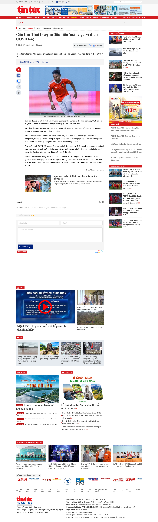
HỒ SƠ (82, 17)
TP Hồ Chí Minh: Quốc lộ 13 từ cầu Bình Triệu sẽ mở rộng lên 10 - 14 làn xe (70, 360)
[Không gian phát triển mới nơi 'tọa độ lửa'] (37, 389)
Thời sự (22, 17)
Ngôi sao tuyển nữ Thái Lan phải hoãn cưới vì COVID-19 (75, 177)
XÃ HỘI (43, 17)
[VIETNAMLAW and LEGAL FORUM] (40, 480)
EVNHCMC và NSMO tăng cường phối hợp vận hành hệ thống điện (127, 465)
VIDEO (144, 17)
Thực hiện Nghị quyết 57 (131, 17)
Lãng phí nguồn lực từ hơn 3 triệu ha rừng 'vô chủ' (90, 329)
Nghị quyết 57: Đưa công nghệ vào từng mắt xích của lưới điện (89, 308)
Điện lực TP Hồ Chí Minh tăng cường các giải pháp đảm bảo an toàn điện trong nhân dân (95, 466)
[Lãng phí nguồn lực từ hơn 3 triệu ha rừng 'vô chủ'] (90, 317)
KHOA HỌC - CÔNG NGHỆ (101, 17)
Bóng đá (30, 28)
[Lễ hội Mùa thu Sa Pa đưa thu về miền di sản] (82, 389)
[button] (101, 348)
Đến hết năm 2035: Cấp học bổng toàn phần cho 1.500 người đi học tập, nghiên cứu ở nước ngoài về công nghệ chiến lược (82, 415)
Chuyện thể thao (58, 28)
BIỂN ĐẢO (113, 17)
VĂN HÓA (59, 17)
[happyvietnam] (50, 479)
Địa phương (128, 490)
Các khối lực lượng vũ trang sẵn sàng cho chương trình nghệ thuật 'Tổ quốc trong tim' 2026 (92, 360)
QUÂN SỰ (88, 17)
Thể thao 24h (47, 28)
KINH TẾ (36, 17)
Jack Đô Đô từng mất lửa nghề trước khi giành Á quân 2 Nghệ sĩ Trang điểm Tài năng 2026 (62, 466)
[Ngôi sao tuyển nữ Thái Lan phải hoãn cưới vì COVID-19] (38, 183)
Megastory (19, 405)
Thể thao (22, 28)
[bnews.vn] (75, 481)
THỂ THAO (74, 17)
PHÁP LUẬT (50, 17)
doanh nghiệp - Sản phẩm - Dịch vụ (29, 442)
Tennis (38, 28)
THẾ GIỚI (29, 17)
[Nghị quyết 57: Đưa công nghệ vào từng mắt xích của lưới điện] (90, 297)
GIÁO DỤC (66, 17)
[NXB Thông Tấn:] (62, 481)
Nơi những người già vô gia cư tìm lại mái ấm (37, 424)
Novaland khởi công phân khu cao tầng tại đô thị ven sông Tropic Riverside (29, 466)
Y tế (119, 17)
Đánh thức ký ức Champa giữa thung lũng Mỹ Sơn (49, 358)
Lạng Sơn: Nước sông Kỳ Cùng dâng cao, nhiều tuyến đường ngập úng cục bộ (27, 360)
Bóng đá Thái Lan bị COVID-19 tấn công (34, 62)
